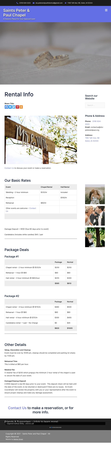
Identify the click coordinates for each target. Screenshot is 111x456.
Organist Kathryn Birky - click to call (20, 423)
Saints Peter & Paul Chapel (16, 12)
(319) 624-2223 (25, 3)
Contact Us (9, 168)
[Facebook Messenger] (10, 107)
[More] (21, 107)
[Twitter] (13, 107)
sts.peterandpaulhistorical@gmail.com (49, 3)
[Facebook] (6, 107)
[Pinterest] (17, 107)
